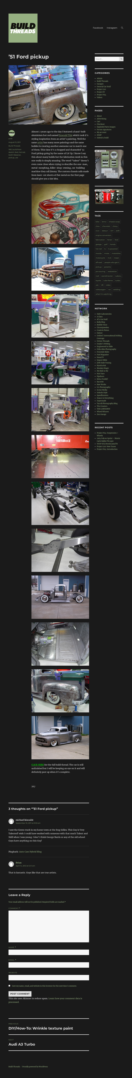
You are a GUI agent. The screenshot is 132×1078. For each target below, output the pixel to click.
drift (117, 231)
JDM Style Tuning (104, 363)
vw (109, 289)
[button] (122, 28)
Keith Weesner (15, 155)
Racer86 (100, 382)
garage (99, 244)
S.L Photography (103, 387)
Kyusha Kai (101, 365)
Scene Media (102, 390)
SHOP (99, 135)
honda (113, 244)
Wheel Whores (103, 412)
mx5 (109, 258)
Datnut (99, 333)
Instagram (112, 28)
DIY (111, 231)
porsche (107, 267)
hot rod (22, 152)
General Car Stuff (104, 87)
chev (98, 226)
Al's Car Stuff (102, 319)
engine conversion (103, 235)
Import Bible (102, 360)
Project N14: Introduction (107, 449)
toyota (98, 280)
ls (105, 249)
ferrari (109, 240)
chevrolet (106, 226)
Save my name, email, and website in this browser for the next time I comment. (44, 986)
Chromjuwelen (103, 327)
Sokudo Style (102, 393)
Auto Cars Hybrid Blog (30, 851)
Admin (99, 78)
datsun (105, 231)
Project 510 (101, 89)
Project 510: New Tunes (106, 446)
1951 (10, 149)
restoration (112, 271)
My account (101, 132)
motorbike (116, 253)
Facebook (98, 28)
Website (13, 973)
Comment (14, 908)
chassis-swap (114, 222)
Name (12, 947)
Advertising (101, 119)
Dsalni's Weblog (103, 344)
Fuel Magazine (103, 355)
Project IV (101, 92)
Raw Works (101, 384)
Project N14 (101, 95)
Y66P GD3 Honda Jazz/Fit (107, 444)
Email (12, 960)
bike (97, 222)
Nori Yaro (101, 374)
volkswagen (101, 289)
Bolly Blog (101, 322)
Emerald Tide (65, 135)
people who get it (112, 262)
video (108, 285)
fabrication (100, 240)
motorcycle (100, 258)
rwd (97, 276)
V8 (102, 285)
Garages (100, 84)
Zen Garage (101, 414)
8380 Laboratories (104, 314)
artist (40, 142)
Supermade (101, 401)
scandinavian (107, 276)
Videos (99, 97)
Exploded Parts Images (106, 127)
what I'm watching (103, 294)
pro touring (100, 271)
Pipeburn (100, 376)
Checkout (101, 124)
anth (11, 139)
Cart (98, 121)
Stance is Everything (105, 398)
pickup (11, 158)
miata (106, 253)
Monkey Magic (103, 368)
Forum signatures (104, 130)
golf (105, 244)
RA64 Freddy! (102, 379)
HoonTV (100, 357)
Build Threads (14, 146)
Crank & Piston (103, 330)
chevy (115, 226)
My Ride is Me (102, 371)
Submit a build (103, 138)
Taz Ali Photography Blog (107, 403)
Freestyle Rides (103, 352)
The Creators (102, 406)
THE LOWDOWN (103, 409)
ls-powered (113, 249)
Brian (19, 862)
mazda (99, 253)
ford (16, 152)
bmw (104, 222)
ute (16, 158)
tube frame (108, 280)
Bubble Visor (102, 325)
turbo (117, 280)
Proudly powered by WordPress (35, 1067)
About (99, 116)
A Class (100, 317)
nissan (116, 258)
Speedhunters (102, 395)
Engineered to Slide (105, 346)
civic (97, 231)
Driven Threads (103, 341)
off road (99, 262)
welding (116, 289)
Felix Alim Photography (106, 349)
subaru (118, 276)
